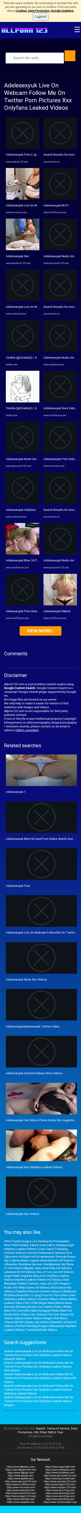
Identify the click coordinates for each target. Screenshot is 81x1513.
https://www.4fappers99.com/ (20, 1469)
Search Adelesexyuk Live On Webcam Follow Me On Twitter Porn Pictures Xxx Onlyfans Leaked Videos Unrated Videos (38, 1355)
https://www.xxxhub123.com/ (21, 1493)
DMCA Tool (55, 1432)
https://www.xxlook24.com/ (21, 1502)
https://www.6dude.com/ (21, 1475)
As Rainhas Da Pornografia (51, 1241)
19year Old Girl (13, 1322)
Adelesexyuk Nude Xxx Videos (26, 979)
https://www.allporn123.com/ (60, 1484)
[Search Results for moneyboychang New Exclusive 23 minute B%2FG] (60, 148)
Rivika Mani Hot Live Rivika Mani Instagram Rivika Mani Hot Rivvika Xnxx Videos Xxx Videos (38, 1310)
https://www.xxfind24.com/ (21, 1499)
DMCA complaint (27, 730)
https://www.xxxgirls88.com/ (60, 1466)
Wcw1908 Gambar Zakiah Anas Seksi (29, 1245)
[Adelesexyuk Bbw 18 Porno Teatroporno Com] (22, 554)
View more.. (40, 630)
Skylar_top (32, 1322)
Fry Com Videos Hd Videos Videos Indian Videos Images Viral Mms (39, 1316)
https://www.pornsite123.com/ (21, 1481)
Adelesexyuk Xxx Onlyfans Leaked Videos (34, 1167)
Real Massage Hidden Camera (36, 1281)
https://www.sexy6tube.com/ (60, 1469)
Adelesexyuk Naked (56, 611)
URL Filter (40, 1432)
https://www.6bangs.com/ (20, 1472)
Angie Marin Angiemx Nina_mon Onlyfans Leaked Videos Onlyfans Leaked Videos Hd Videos (36, 1278)
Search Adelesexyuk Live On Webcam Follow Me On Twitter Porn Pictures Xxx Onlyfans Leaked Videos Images (38, 1401)
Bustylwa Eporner (30, 1264)
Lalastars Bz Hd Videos (19, 1272)
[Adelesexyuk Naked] (60, 604)
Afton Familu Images (18, 1241)
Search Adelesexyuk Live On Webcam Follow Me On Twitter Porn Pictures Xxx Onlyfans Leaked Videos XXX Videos (38, 1366)
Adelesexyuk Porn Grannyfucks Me (29, 611)
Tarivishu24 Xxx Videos (41, 1330)
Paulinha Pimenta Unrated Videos (38, 1291)
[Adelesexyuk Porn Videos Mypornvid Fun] (60, 452)
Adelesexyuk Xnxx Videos (60, 408)
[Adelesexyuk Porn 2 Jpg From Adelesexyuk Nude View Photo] (22, 148)
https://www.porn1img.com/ (60, 1490)
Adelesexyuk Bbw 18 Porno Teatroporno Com (37, 560)
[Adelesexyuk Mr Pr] (60, 199)
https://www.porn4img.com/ (60, 1499)
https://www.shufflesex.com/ (21, 1484)
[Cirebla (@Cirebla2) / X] (22, 351)
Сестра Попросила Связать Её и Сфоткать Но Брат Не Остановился (38, 1254)
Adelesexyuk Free (18, 886)
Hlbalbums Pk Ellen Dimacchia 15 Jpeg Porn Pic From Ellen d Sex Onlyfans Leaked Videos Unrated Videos (40, 1295)
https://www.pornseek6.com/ (60, 1478)
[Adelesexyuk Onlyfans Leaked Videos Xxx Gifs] (22, 503)
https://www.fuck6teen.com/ (60, 1472)
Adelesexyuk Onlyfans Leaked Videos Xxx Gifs (37, 510)
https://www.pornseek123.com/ (60, 1475)
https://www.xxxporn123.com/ (20, 1496)
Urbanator (10, 1264)
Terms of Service (58, 1428)
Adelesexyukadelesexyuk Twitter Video (33, 1026)
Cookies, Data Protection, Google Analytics (45, 11)
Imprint (40, 1428)
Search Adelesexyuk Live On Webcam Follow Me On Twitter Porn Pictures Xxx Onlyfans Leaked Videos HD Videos (40, 1378)
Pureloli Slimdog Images (32, 1326)
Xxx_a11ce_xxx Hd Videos (54, 1272)
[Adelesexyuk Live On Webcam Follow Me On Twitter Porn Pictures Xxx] (22, 199)
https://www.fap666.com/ (21, 1478)
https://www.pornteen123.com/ (60, 1481)
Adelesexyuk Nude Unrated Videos (29, 459)
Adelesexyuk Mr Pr (56, 205)
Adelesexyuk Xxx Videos (22, 1214)
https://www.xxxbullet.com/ (21, 1490)
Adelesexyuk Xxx (17, 256)
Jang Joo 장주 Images (54, 1283)
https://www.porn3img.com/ (60, 1496)
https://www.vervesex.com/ (21, 1487)
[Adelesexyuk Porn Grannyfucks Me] (22, 604)
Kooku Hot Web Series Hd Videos (26, 1287)
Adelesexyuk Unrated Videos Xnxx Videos (34, 1073)
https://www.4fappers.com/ (21, 1466)
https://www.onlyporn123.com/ (60, 1487)
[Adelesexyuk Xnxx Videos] (60, 401)
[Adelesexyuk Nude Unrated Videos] (22, 452)
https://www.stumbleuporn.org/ (60, 1502)
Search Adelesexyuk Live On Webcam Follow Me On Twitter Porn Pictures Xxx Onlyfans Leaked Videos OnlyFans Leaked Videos (38, 1389)
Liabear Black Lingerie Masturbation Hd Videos (41, 1260)
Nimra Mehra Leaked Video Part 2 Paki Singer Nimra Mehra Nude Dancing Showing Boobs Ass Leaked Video (40, 1303)
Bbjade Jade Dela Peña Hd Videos (47, 1268)
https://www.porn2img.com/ (60, 1493)
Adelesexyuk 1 (16, 792)
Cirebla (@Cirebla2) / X (21, 358)
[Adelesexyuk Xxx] (22, 249)
